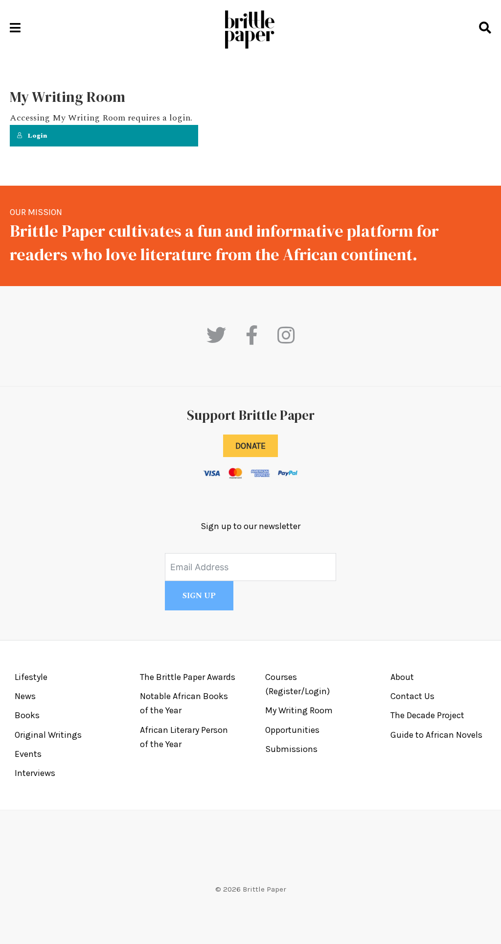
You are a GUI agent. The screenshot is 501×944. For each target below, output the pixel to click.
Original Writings (48, 734)
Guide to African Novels (436, 734)
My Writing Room (299, 710)
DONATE (250, 445)
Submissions (291, 749)
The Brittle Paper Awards (187, 677)
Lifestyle (31, 677)
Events (28, 754)
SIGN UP (199, 596)
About (402, 677)
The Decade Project (427, 715)
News (25, 696)
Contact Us (412, 696)
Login (37, 136)
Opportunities (292, 730)
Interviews (35, 773)
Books (27, 715)
